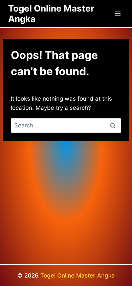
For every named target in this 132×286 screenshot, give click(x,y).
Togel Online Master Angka (77, 275)
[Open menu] (117, 13)
